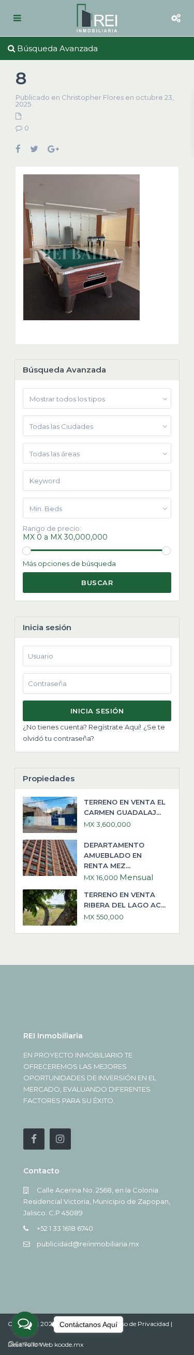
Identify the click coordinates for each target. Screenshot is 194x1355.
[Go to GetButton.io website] (24, 1344)
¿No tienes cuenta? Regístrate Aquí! (82, 727)
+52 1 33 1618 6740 (65, 1228)
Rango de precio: (52, 528)
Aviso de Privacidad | (142, 1324)
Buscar (97, 582)
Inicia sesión (97, 711)
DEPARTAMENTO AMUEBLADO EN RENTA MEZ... (114, 855)
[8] (81, 251)
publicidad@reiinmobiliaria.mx (88, 1244)
